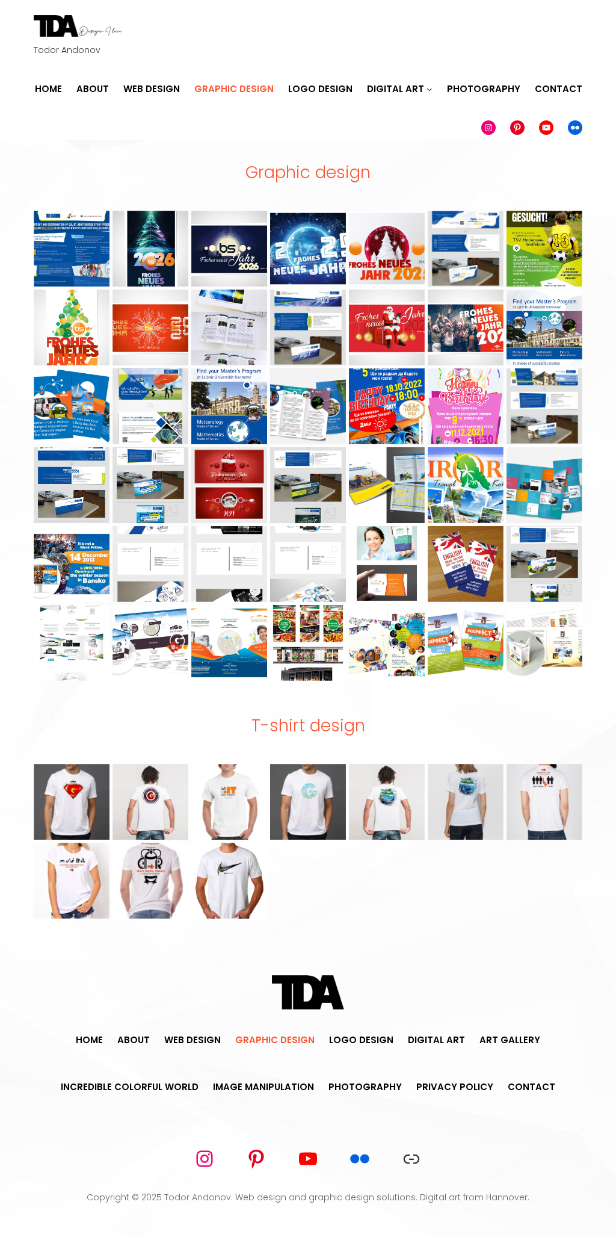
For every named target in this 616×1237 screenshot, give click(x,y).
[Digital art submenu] (430, 90)
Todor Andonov (197, 1197)
